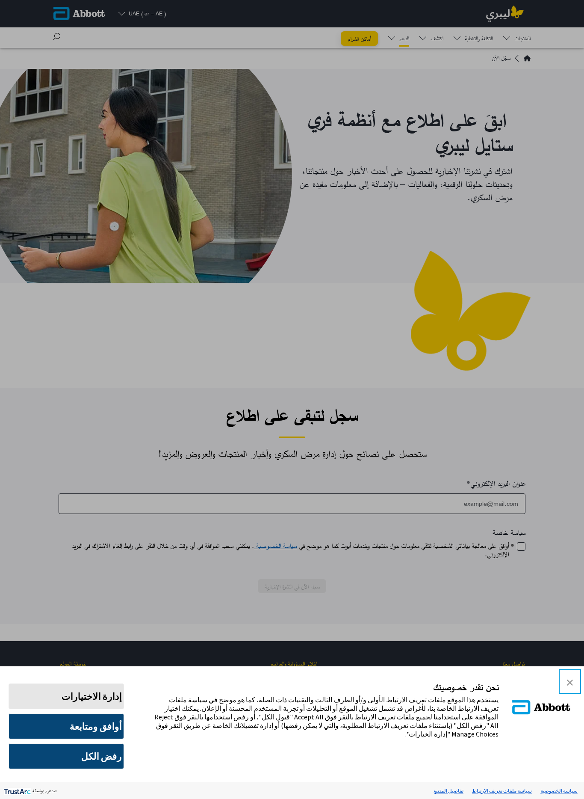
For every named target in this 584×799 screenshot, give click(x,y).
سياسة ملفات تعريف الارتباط (502, 790)
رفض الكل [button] (101, 756)
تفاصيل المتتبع (448, 790)
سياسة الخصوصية (559, 790)
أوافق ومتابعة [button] (96, 726)
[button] (569, 682)
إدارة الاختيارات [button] (92, 696)
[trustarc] (16, 791)
